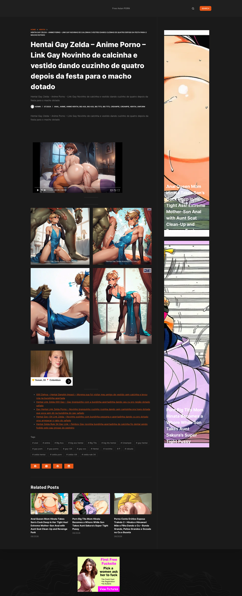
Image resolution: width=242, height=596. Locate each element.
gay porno (52, 449)
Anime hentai (72, 107)
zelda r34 (71, 454)
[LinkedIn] (68, 466)
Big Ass (82, 107)
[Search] (193, 8)
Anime (62, 107)
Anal (56, 107)
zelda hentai (38, 454)
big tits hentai (109, 443)
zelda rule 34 (89, 454)
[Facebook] (35, 466)
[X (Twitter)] (46, 466)
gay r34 (67, 449)
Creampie (115, 107)
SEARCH (205, 8)
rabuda (129, 449)
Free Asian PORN (121, 8)
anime (46, 443)
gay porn (37, 449)
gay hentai (141, 443)
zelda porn (56, 454)
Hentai (133, 107)
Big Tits (98, 107)
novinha (107, 449)
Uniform (141, 107)
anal (35, 443)
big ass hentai (75, 443)
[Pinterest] (57, 466)
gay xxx (81, 449)
